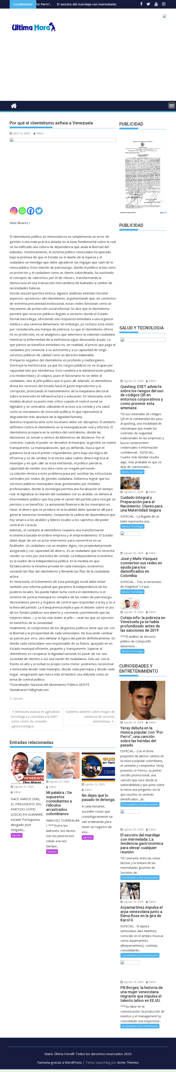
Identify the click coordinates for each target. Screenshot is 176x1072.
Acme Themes (128, 1062)
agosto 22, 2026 (59, 781)
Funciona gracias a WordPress (59, 1062)
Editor (40, 133)
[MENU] (171, 106)
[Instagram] (14, 211)
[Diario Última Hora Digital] (14, 105)
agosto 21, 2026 (133, 492)
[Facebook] (30, 211)
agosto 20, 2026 (133, 553)
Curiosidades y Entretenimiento (140, 804)
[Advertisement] (88, 69)
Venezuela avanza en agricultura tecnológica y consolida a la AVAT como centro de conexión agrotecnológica (35, 719)
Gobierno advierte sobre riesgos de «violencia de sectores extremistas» (90, 716)
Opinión (18, 698)
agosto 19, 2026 (133, 612)
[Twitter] (39, 211)
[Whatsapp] (22, 211)
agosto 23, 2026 (24, 787)
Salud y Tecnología (132, 471)
